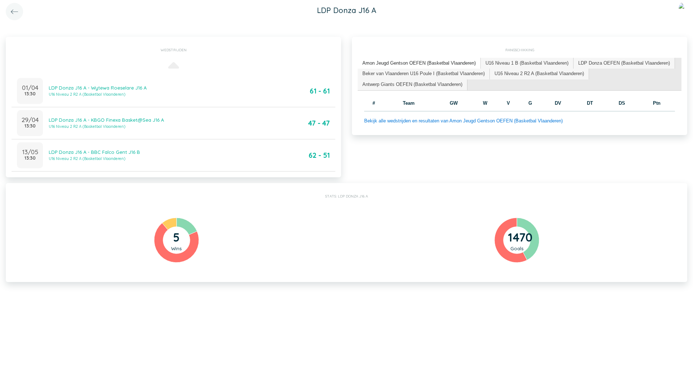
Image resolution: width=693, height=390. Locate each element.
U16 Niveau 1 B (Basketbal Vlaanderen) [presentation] (526, 63)
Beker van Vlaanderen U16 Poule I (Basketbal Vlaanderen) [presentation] (423, 73)
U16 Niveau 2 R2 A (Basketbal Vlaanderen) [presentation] (539, 73)
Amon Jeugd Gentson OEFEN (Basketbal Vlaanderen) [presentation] (419, 63)
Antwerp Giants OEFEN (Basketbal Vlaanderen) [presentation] (412, 84)
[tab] (419, 63)
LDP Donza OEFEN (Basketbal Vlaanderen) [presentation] (624, 63)
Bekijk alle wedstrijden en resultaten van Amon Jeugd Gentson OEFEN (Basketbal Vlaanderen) (463, 121)
